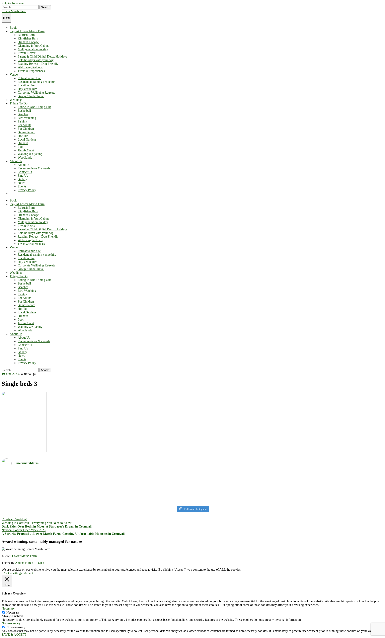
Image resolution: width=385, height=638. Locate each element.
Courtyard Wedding (14, 519)
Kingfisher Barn (28, 38)
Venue (14, 74)
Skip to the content (13, 3)
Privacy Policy (27, 190)
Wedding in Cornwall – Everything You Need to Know (37, 523)
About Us (16, 161)
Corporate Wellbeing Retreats (36, 92)
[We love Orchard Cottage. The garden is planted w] (96, 487)
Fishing (22, 121)
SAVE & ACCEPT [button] (14, 634)
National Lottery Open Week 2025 (24, 530)
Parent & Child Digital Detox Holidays (42, 56)
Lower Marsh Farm (14, 11)
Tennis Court (26, 150)
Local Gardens (27, 139)
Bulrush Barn (26, 34)
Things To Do (18, 103)
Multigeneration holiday (33, 49)
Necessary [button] (8, 608)
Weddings (16, 99)
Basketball (24, 110)
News (21, 182)
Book (13, 27)
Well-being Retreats (30, 67)
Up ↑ (41, 562)
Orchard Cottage (28, 42)
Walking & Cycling (30, 154)
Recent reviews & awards (34, 168)
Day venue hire (27, 89)
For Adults (24, 125)
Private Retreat (27, 53)
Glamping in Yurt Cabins (33, 45)
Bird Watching (27, 117)
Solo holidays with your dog (36, 60)
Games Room (26, 132)
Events (22, 186)
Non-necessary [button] (11, 623)
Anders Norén (24, 562)
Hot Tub (23, 136)
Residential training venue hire (37, 81)
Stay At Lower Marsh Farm (27, 31)
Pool (20, 146)
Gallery (22, 179)
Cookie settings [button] (12, 573)
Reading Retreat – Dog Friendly (38, 63)
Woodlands (25, 157)
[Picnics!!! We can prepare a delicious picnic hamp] (288, 484)
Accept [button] (28, 573)
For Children (26, 128)
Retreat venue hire (29, 78)
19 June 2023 (10, 374)
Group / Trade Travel (31, 96)
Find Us (23, 175)
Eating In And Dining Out (34, 107)
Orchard (23, 143)
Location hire (26, 85)
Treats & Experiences (31, 71)
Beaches (23, 114)
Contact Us (25, 172)
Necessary (12, 612)
